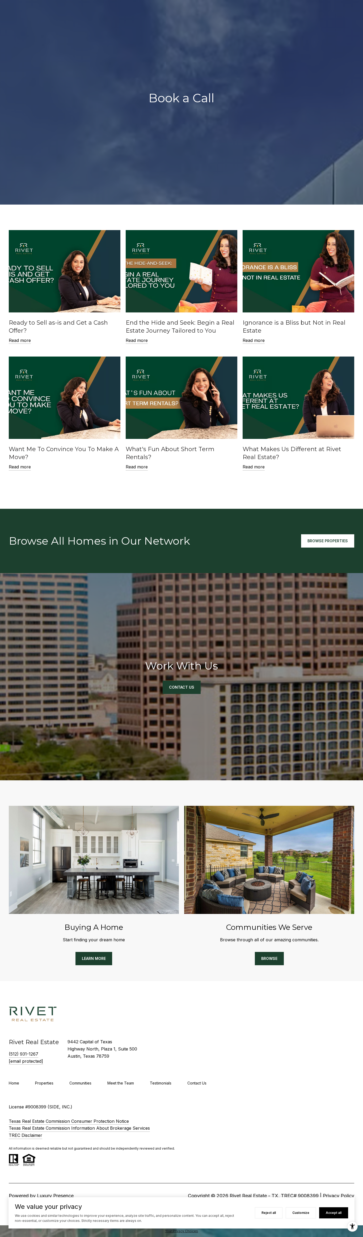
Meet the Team (120, 1083)
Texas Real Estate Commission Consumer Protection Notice (69, 1121)
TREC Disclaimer (25, 1135)
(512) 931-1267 (23, 1054)
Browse (269, 958)
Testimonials (160, 1083)
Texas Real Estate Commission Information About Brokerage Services (79, 1128)
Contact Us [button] (181, 687)
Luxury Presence (55, 1195)
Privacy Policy (338, 1195)
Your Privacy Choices (181, 1231)
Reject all (268, 1213)
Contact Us (196, 1083)
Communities (80, 1083)
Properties (44, 1083)
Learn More (94, 958)
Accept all (333, 1213)
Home (14, 1083)
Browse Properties (327, 541)
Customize (300, 1213)
